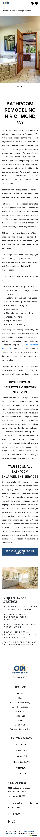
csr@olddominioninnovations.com (23, 803)
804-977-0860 (14, 807)
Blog (20, 698)
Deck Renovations (20, 707)
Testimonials (20, 716)
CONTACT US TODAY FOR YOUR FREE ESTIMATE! (20, 552)
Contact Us (20, 725)
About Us (20, 711)
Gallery (20, 720)
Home (20, 693)
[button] (16, 86)
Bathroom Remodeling (20, 702)
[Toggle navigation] (4, 8)
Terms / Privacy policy (20, 729)
